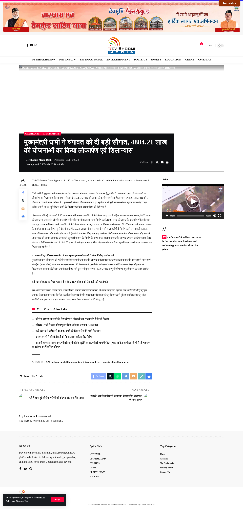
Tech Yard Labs (148, 504)
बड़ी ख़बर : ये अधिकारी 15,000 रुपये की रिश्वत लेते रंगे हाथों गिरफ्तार (68, 330)
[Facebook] (27, 45)
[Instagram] (36, 45)
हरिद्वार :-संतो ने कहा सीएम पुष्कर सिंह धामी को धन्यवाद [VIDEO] (67, 324)
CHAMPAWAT (32, 134)
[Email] (162, 162)
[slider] (190, 215)
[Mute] (214, 215)
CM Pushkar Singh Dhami (59, 362)
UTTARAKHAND (51, 134)
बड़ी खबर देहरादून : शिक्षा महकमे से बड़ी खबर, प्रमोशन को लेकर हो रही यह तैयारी (70, 281)
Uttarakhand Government (96, 362)
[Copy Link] (141, 376)
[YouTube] (31, 45)
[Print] (167, 162)
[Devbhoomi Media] (121, 45)
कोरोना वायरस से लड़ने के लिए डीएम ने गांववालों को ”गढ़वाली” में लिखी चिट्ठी (72, 319)
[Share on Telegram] (125, 376)
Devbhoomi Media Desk (38, 160)
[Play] (166, 215)
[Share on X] (157, 162)
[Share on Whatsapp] (117, 376)
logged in (37, 420)
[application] (193, 201)
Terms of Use (22, 501)
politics (77, 362)
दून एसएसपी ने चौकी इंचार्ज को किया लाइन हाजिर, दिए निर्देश (64, 336)
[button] (57, 499)
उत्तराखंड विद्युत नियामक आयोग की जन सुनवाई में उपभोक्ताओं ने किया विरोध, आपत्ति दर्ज (73, 255)
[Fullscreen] (219, 215)
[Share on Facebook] (151, 162)
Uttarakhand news (119, 362)
